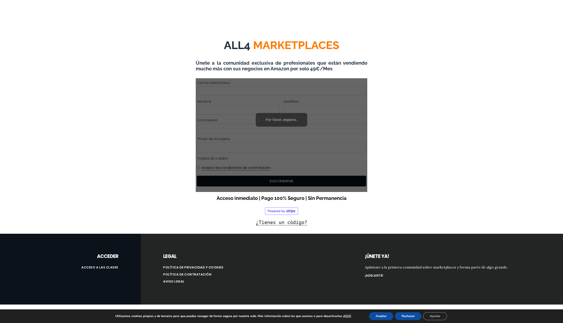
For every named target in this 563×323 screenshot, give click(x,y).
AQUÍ (347, 316)
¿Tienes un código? (281, 222)
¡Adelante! (374, 275)
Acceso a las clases (99, 267)
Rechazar (408, 316)
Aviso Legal (174, 281)
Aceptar (381, 316)
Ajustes (435, 316)
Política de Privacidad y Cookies (193, 267)
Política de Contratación (187, 274)
